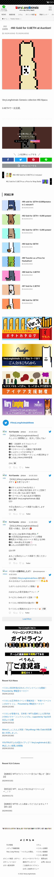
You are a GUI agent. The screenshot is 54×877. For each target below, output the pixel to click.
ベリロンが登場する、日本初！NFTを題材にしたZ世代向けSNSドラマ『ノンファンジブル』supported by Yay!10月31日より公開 (26, 716)
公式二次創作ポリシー (31, 869)
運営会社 (44, 859)
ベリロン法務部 (42, 848)
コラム (38, 845)
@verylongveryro (39, 571)
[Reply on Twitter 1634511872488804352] (10, 563)
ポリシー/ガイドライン (31, 859)
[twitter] (21, 840)
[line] (27, 840)
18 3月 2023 (33, 476)
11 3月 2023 (33, 522)
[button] (8, 160)
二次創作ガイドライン (31, 865)
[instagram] (24, 840)
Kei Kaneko (14, 432)
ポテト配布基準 (9, 865)
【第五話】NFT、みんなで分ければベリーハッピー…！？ (23, 790)
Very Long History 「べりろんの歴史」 (20, 852)
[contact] (33, 840)
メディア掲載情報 (12, 848)
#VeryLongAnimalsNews (27, 578)
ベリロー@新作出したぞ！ (20, 571)
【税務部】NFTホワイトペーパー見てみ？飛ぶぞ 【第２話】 (27, 775)
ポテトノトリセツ (9, 862)
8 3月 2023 (13, 574)
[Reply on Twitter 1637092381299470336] (10, 514)
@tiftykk (23, 432)
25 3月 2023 (33, 432)
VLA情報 (9, 845)
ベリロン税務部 (42, 852)
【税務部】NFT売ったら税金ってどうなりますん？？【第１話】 (25, 805)
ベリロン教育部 (42, 855)
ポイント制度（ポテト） (12, 859)
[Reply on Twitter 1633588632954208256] (10, 613)
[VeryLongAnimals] (27, 8)
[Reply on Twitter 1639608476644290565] (10, 468)
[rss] (30, 840)
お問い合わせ (46, 862)
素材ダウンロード (29, 862)
